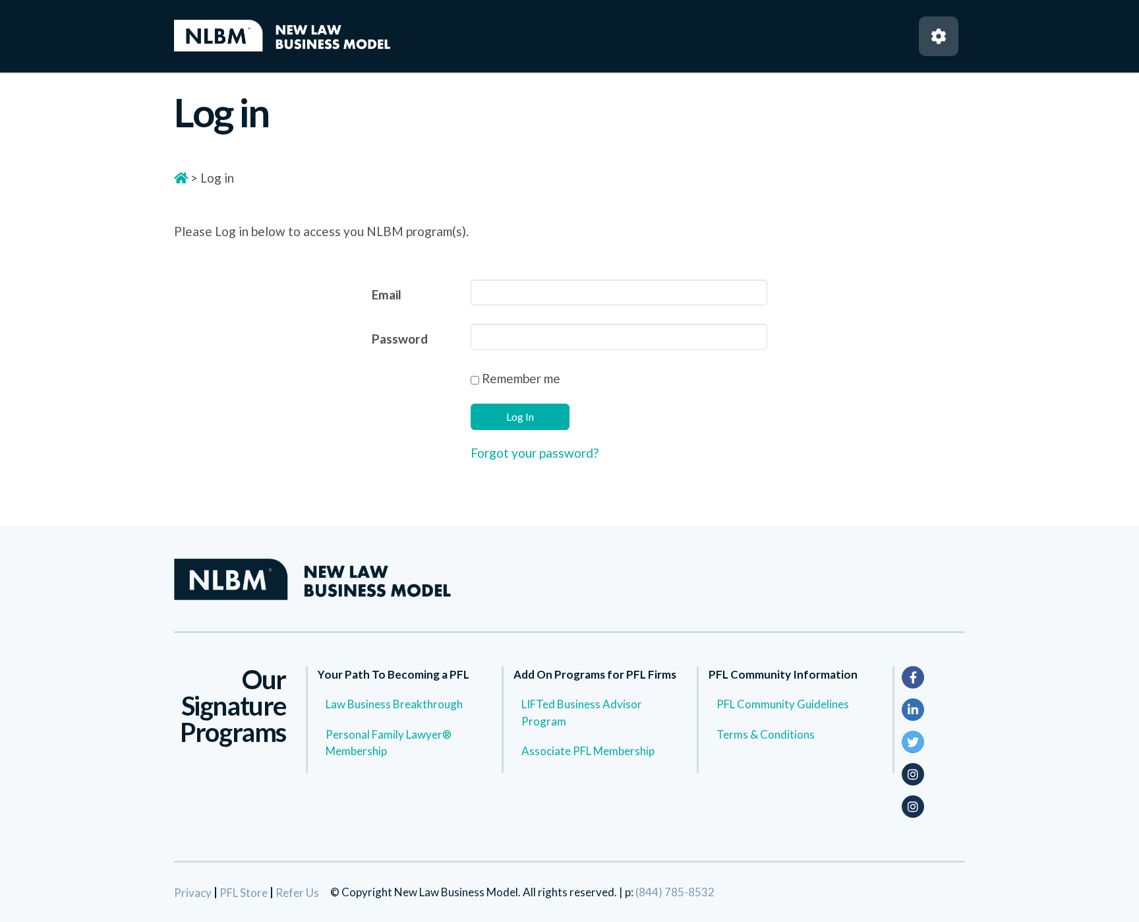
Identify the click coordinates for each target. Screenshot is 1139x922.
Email (386, 294)
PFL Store (243, 892)
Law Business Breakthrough (394, 704)
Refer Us (297, 892)
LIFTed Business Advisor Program (581, 712)
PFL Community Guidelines (782, 704)
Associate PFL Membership (588, 751)
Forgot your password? (535, 452)
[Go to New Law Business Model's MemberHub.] (181, 177)
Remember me (519, 378)
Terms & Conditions (765, 734)
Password (400, 338)
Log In (520, 416)
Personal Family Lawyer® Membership (389, 742)
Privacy (193, 892)
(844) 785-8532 (675, 892)
